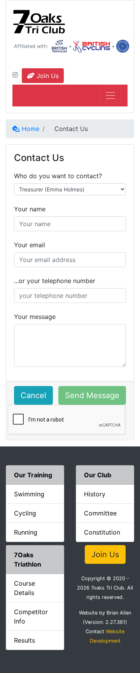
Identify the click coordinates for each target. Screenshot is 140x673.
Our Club (97, 475)
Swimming (29, 494)
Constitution (102, 532)
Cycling (25, 513)
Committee (100, 513)
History (94, 494)
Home (29, 129)
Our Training (33, 475)
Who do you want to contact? (58, 176)
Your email (29, 245)
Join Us (47, 76)
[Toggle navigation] (110, 95)
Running (25, 532)
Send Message (92, 395)
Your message (35, 317)
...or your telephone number (54, 281)
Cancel (33, 395)
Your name (30, 209)
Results (24, 640)
